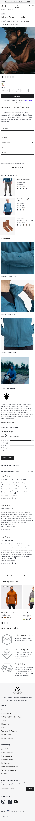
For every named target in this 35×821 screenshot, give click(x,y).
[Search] (2, 6)
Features (4, 133)
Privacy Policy (6, 735)
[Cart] (29, 6)
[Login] (6, 6)
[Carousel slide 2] (5, 77)
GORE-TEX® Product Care (11, 717)
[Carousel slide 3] (8, 77)
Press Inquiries (7, 738)
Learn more (17, 102)
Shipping (4, 720)
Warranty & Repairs (9, 731)
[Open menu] (33, 6)
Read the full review (7, 422)
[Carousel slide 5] (13, 77)
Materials (4, 137)
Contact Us (5, 710)
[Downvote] (15, 498)
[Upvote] (11, 498)
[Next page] (29, 575)
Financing (5, 724)
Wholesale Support (8, 770)
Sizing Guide (6, 713)
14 (24, 575)
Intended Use (6, 142)
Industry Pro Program (9, 767)
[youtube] (16, 801)
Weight (4, 152)
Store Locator (6, 756)
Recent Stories (7, 752)
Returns (4, 728)
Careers (4, 774)
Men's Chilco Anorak (7, 613)
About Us (4, 749)
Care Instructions (7, 157)
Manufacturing (7, 760)
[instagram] (3, 801)
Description (5, 128)
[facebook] (10, 801)
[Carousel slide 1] (3, 77)
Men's (3, 9)
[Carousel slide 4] (10, 77)
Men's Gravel (11, 9)
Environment (6, 763)
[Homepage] (17, 6)
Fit (2, 147)
